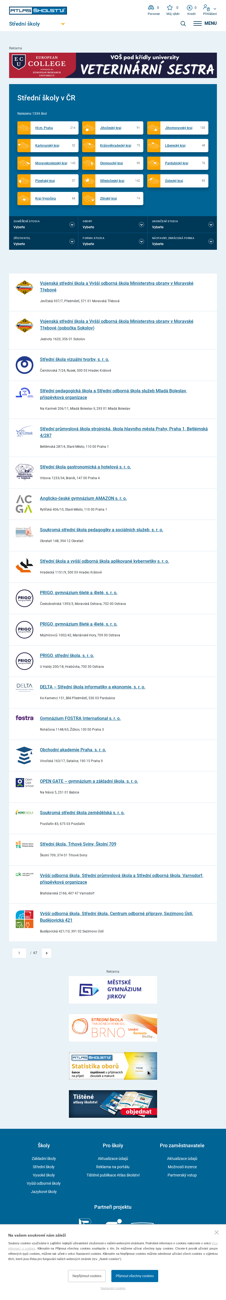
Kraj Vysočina (45, 198)
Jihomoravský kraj (178, 128)
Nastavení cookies (113, 1288)
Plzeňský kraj (45, 181)
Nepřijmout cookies (86, 1276)
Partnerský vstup (182, 1175)
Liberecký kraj (175, 146)
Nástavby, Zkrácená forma (173, 238)
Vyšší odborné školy (44, 1183)
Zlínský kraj (108, 198)
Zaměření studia (27, 221)
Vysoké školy (44, 1175)
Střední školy (44, 1167)
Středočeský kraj (112, 181)
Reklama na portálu (113, 1167)
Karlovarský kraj (47, 146)
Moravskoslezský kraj (51, 163)
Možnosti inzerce (182, 1167)
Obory (87, 221)
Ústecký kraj (174, 181)
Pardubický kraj (176, 163)
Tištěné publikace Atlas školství (113, 1175)
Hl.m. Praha (44, 128)
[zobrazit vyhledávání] (183, 23)
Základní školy (44, 1158)
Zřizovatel (22, 238)
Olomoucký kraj (111, 163)
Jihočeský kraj (110, 128)
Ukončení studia (165, 221)
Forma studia (93, 238)
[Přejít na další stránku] (46, 953)
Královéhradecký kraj (115, 146)
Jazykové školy (44, 1191)
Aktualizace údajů (113, 1158)
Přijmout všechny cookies (135, 1276)
